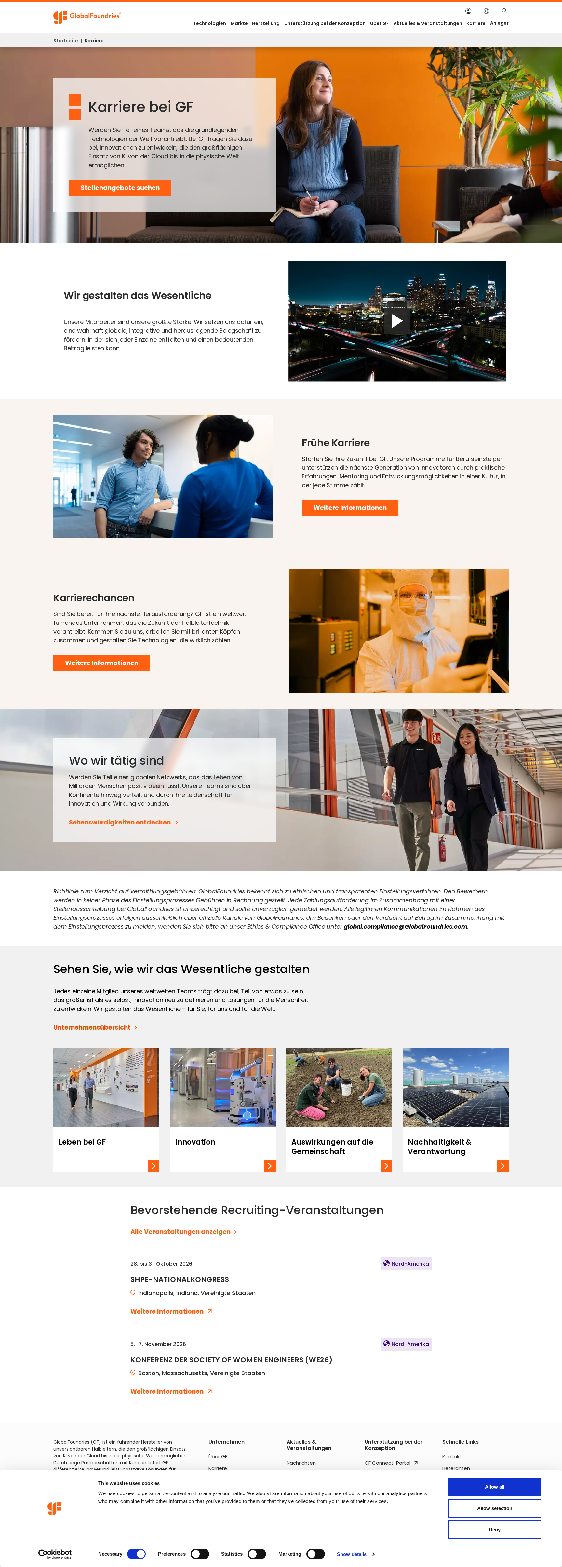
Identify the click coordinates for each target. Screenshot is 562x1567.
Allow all (495, 1487)
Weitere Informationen (356, 509)
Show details (352, 1554)
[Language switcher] (486, 11)
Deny (495, 1529)
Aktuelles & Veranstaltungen (428, 23)
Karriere (476, 23)
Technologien (209, 23)
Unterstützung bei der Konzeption (325, 23)
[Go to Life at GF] (106, 1110)
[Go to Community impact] (339, 1110)
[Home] (87, 18)
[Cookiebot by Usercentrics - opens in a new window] (55, 1554)
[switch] (200, 1554)
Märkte (239, 23)
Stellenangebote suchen (120, 189)
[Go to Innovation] (223, 1110)
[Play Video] (397, 320)
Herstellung (266, 23)
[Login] (468, 11)
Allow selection (495, 1508)
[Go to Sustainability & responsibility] (456, 1110)
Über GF (379, 23)
